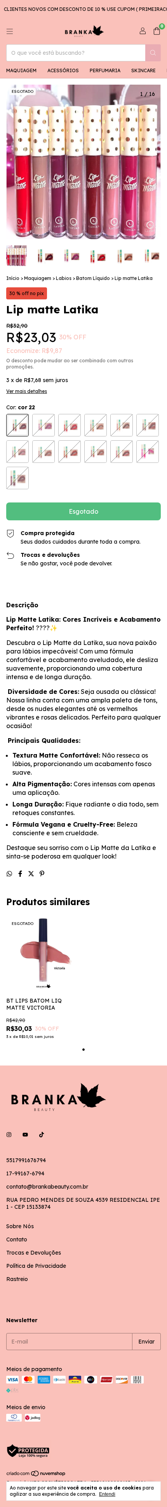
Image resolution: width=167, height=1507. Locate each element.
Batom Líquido (93, 278)
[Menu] (9, 31)
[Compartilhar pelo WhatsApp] (10, 874)
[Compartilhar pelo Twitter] (32, 874)
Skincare (143, 70)
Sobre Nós (20, 1226)
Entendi (107, 1494)
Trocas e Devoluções (33, 1252)
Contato (16, 1239)
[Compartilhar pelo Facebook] (21, 874)
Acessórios (63, 70)
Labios (63, 278)
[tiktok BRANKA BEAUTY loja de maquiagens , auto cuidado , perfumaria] (41, 1134)
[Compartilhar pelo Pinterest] (42, 874)
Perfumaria (105, 70)
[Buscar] (153, 52)
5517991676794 (26, 1160)
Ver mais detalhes (26, 391)
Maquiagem (21, 70)
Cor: (20, 407)
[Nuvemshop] (36, 1475)
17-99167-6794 (25, 1173)
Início (12, 278)
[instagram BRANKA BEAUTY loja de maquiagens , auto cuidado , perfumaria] (9, 1134)
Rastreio (17, 1279)
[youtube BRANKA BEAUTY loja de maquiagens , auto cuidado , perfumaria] (25, 1134)
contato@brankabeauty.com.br (47, 1186)
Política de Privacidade (36, 1265)
